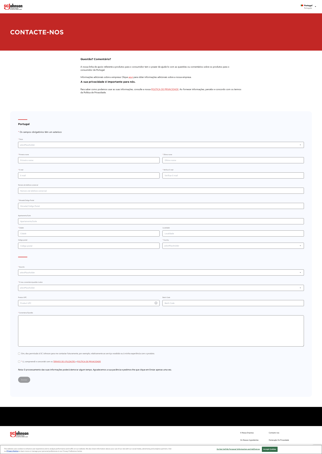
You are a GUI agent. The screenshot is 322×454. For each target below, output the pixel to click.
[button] (309, 7)
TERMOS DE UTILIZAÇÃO (64, 361)
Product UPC (22, 297)
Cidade (21, 227)
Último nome (167, 154)
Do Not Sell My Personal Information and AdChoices (238, 449)
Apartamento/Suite (24, 215)
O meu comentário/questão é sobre (30, 282)
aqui (131, 77)
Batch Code (166, 297)
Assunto (21, 266)
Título (20, 139)
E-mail (20, 169)
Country (166, 240)
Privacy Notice (12, 451)
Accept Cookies (269, 449)
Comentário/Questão (25, 312)
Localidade (166, 227)
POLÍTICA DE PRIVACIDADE (165, 89)
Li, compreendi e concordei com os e (61, 362)
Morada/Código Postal (26, 200)
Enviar (24, 379)
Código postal (22, 240)
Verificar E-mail (168, 169)
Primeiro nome (23, 154)
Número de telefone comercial (28, 185)
